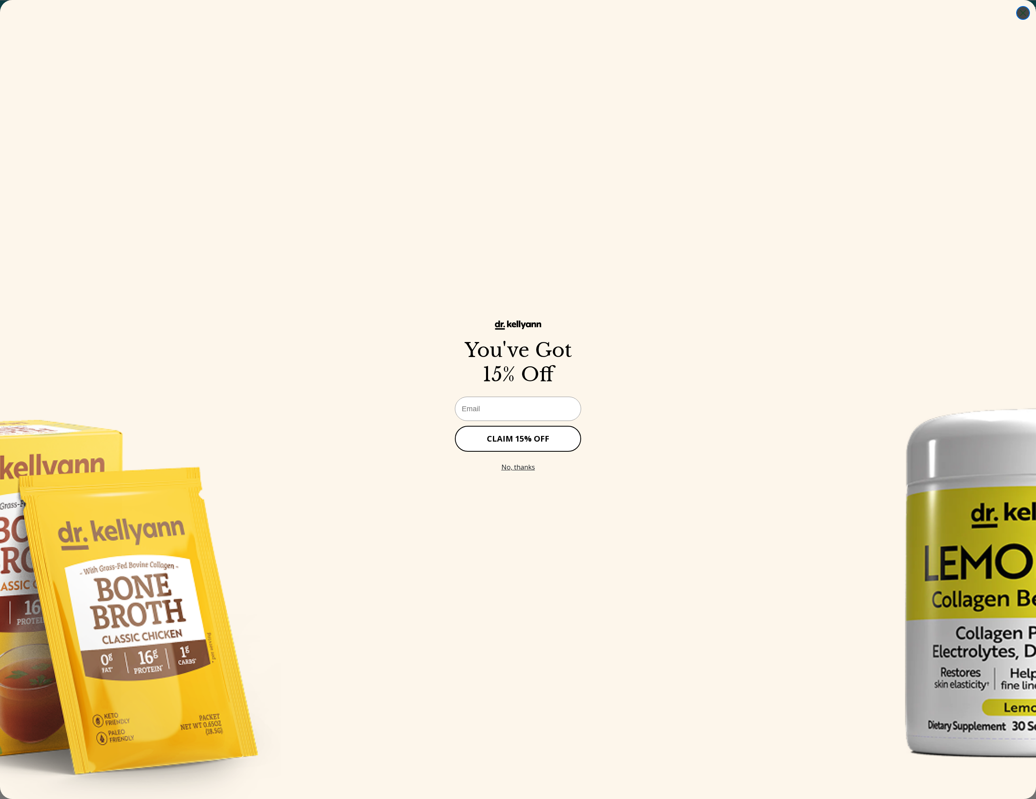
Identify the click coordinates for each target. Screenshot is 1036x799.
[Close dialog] (1023, 12)
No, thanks (518, 467)
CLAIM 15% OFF (518, 438)
